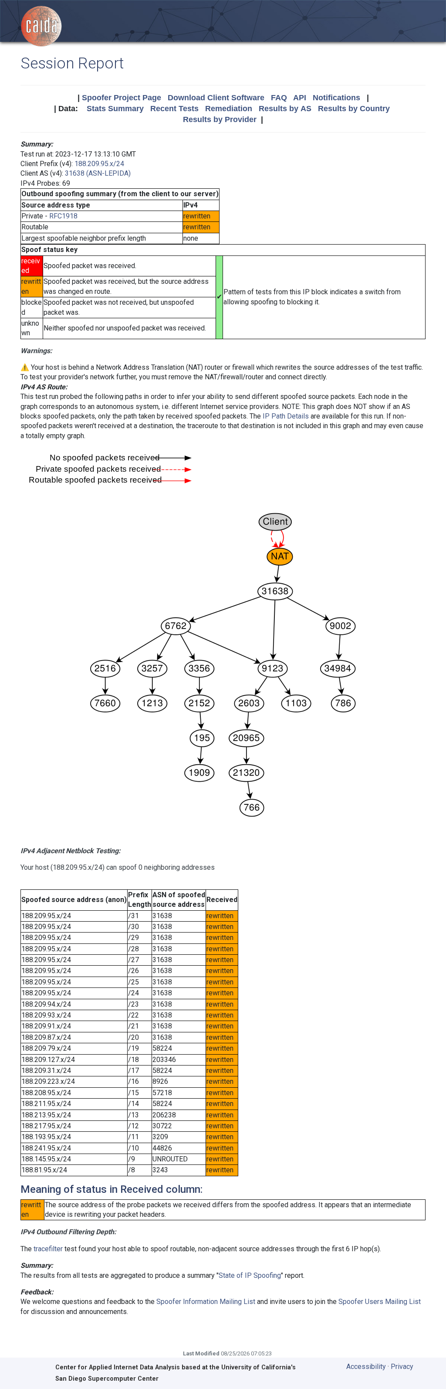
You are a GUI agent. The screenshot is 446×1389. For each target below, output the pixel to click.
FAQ (279, 97)
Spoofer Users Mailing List (379, 1301)
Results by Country (354, 108)
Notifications (336, 97)
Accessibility (366, 1366)
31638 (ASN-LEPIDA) (98, 173)
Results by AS (285, 108)
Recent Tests (174, 108)
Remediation (228, 108)
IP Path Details (286, 416)
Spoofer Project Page (121, 97)
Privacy (402, 1366)
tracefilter (48, 1249)
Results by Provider (220, 119)
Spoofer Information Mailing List (205, 1301)
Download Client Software (216, 97)
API (299, 97)
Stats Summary (115, 108)
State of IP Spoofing (250, 1275)
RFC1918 (63, 216)
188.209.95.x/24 (99, 164)
